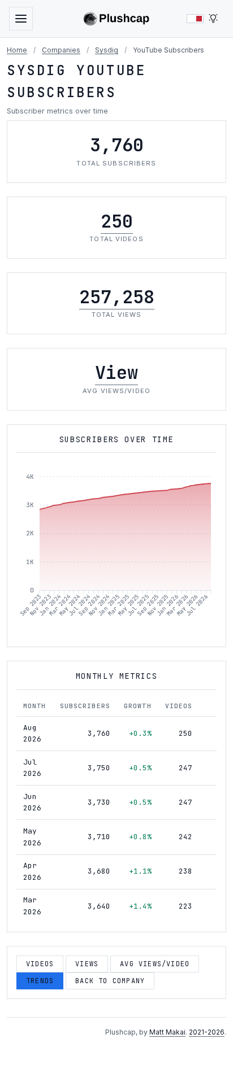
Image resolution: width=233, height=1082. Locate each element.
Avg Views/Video (154, 963)
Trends (40, 980)
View (116, 372)
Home (17, 50)
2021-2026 (207, 1032)
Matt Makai (167, 1032)
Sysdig (106, 50)
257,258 (116, 297)
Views (86, 963)
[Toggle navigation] (21, 18)
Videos (40, 963)
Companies (61, 50)
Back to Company (110, 980)
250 (117, 221)
